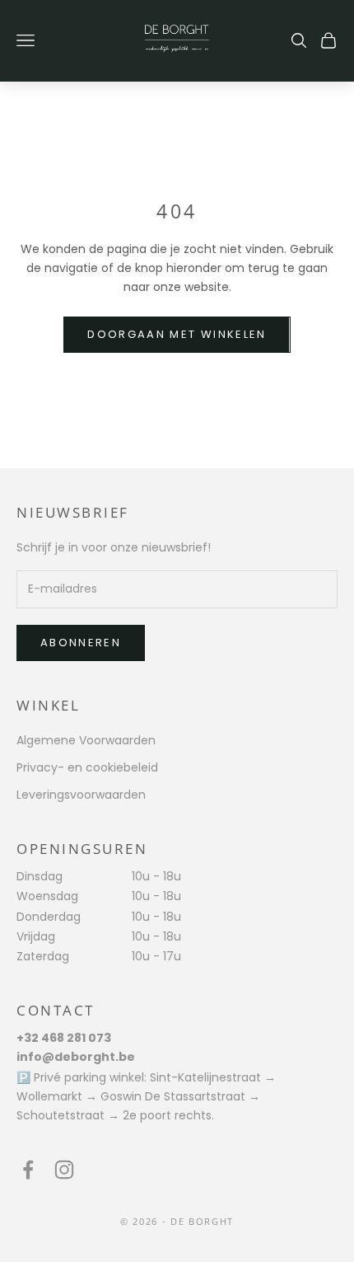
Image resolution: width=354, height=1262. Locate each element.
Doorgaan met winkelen (176, 334)
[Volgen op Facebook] (28, 1169)
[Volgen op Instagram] (64, 1169)
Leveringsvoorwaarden (81, 794)
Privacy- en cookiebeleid (87, 767)
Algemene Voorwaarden (86, 740)
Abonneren (80, 642)
